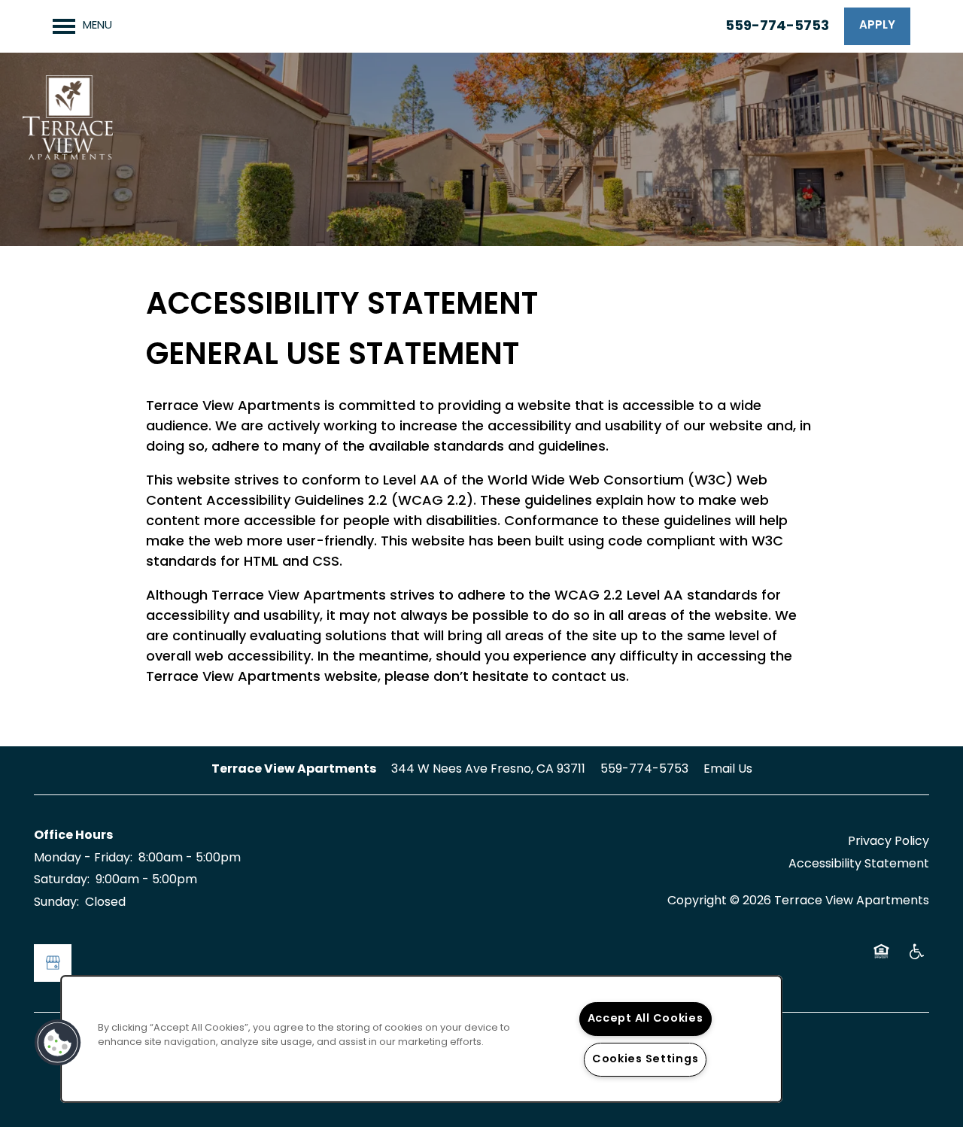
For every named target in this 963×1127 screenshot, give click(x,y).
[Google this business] (52, 963)
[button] (877, 26)
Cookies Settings (645, 1059)
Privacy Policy (888, 842)
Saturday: (62, 880)
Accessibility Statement (858, 864)
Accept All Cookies (645, 1019)
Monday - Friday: (83, 858)
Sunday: (56, 903)
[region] (421, 1039)
